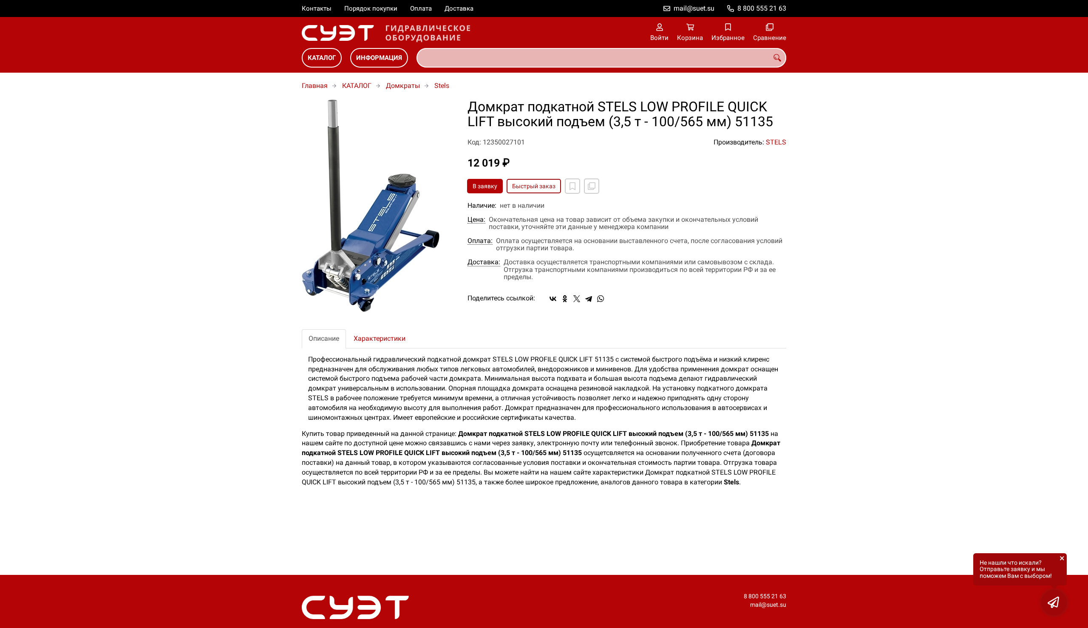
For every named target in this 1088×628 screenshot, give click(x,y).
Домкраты (403, 86)
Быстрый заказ (533, 186)
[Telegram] (589, 299)
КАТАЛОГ (322, 58)
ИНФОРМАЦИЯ (379, 58)
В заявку (485, 186)
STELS (776, 142)
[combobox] (601, 58)
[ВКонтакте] (553, 299)
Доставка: (484, 262)
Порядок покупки (370, 8)
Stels (441, 86)
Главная (315, 86)
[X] (577, 299)
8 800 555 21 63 (761, 8)
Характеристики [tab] (379, 338)
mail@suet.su (694, 8)
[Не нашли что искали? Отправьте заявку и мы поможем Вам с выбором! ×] (1054, 602)
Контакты (317, 8)
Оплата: (480, 241)
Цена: (476, 219)
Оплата (421, 8)
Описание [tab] (324, 338)
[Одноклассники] (565, 299)
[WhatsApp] (600, 299)
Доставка (459, 8)
